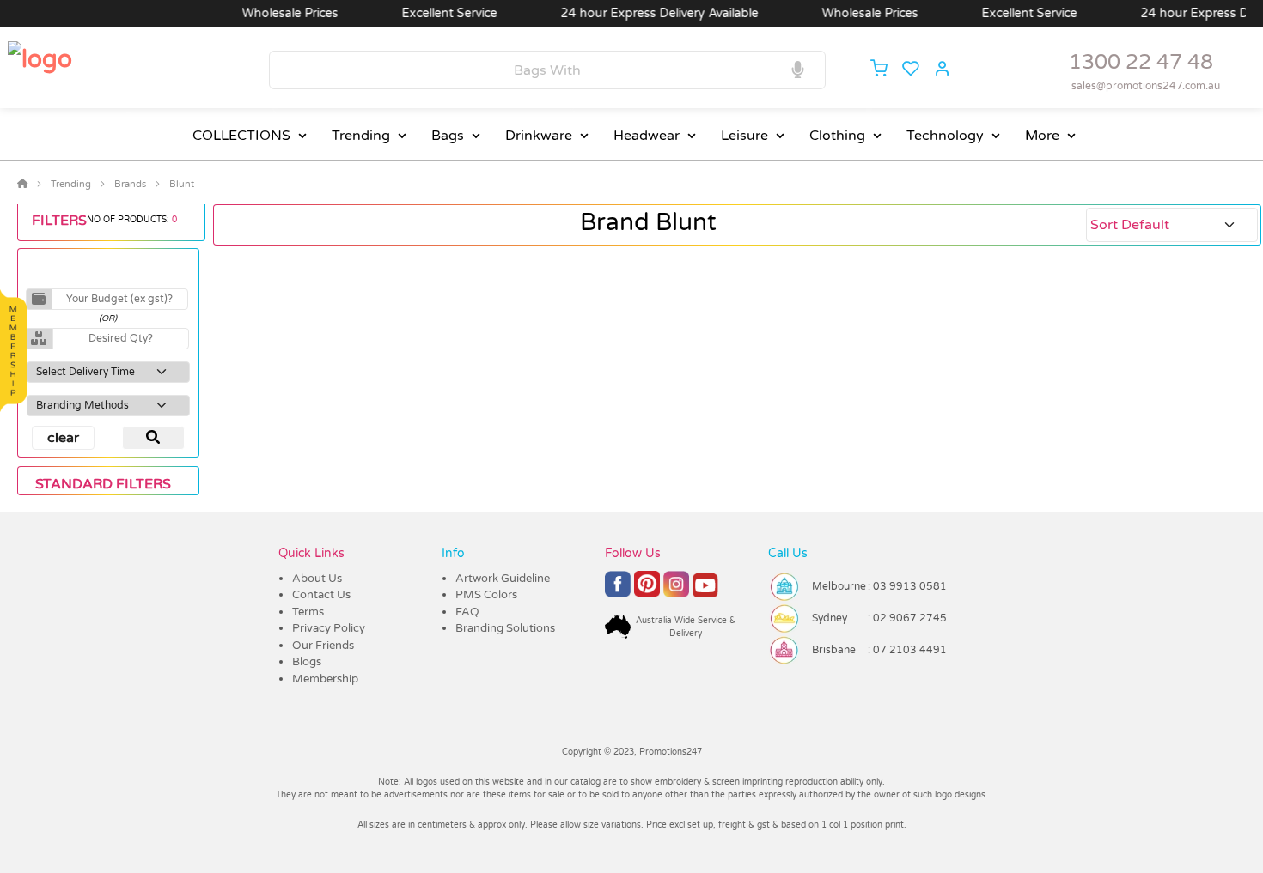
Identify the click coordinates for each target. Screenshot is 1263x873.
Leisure (744, 135)
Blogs (306, 662)
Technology (945, 135)
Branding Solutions (505, 628)
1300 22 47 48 (1141, 62)
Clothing (837, 135)
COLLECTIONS (241, 135)
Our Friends (323, 645)
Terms (308, 612)
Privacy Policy (328, 628)
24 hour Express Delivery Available (642, 13)
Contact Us (321, 595)
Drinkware (538, 135)
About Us (317, 578)
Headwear (646, 135)
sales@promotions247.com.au (1145, 86)
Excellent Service (431, 13)
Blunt (181, 184)
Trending (361, 135)
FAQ (467, 612)
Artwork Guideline (502, 578)
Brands (130, 184)
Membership (325, 679)
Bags (447, 135)
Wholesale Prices (272, 13)
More (1042, 135)
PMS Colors (486, 595)
